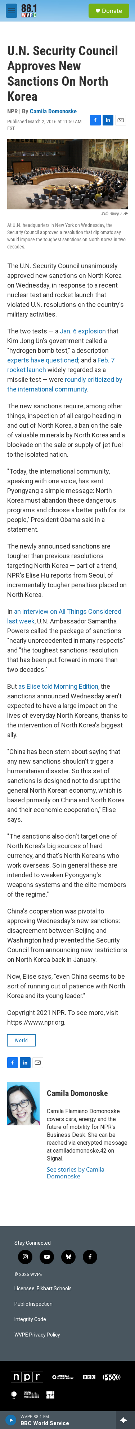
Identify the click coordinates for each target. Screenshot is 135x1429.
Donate (112, 11)
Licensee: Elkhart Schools (43, 1288)
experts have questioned (42, 360)
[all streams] (125, 1420)
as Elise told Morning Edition (58, 686)
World (21, 1040)
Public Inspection (33, 1304)
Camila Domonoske (53, 111)
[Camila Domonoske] (23, 1103)
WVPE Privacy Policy (37, 1335)
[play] (10, 1420)
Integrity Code (30, 1319)
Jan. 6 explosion (83, 331)
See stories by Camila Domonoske (75, 1172)
